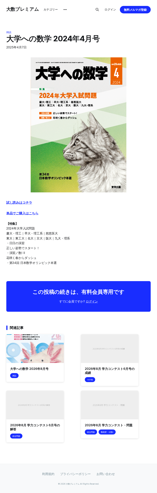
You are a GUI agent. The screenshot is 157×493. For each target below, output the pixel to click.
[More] (65, 10)
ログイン (110, 9)
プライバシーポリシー (75, 474)
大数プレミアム (22, 9)
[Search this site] (97, 10)
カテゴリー (50, 9)
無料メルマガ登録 (135, 9)
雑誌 (8, 32)
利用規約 (48, 474)
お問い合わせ (105, 474)
